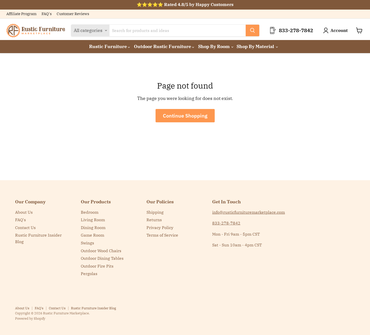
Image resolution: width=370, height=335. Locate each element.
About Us (24, 212)
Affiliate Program (21, 14)
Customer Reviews (73, 14)
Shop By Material (256, 46)
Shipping (155, 212)
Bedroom (89, 212)
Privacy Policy (159, 227)
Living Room (93, 219)
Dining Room (93, 227)
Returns (154, 219)
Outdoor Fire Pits (97, 266)
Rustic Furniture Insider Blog (93, 308)
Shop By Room (214, 46)
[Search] (252, 30)
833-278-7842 (226, 223)
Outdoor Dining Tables (102, 258)
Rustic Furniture (108, 46)
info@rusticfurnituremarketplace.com (248, 212)
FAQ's (47, 14)
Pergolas (89, 273)
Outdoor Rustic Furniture (163, 46)
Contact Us (25, 227)
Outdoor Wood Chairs (101, 250)
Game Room (92, 235)
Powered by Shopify (30, 318)
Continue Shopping (185, 115)
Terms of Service (162, 235)
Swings (87, 242)
